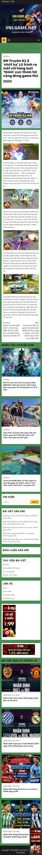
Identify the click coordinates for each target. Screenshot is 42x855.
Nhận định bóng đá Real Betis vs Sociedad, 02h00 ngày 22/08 (17, 835)
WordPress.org (8, 598)
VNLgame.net (21, 28)
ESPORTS (6, 56)
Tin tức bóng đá (8, 572)
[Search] (38, 40)
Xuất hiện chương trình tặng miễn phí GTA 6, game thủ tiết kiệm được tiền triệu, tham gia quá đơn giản (19, 435)
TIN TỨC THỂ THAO (10, 575)
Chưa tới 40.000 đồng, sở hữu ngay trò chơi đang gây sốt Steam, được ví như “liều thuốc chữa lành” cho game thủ (19, 483)
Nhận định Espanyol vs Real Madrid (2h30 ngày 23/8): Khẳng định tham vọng (21, 744)
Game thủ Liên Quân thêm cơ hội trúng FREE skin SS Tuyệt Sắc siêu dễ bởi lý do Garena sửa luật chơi (11, 329)
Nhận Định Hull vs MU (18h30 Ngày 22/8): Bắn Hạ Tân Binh (20, 699)
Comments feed (8, 595)
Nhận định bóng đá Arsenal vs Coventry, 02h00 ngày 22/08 (20, 790)
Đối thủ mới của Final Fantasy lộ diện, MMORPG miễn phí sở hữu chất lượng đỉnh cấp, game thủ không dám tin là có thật (20, 386)
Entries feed (7, 591)
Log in (5, 588)
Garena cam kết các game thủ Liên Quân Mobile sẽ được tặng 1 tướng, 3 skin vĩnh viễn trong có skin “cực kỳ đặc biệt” (30, 330)
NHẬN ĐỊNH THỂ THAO (11, 568)
